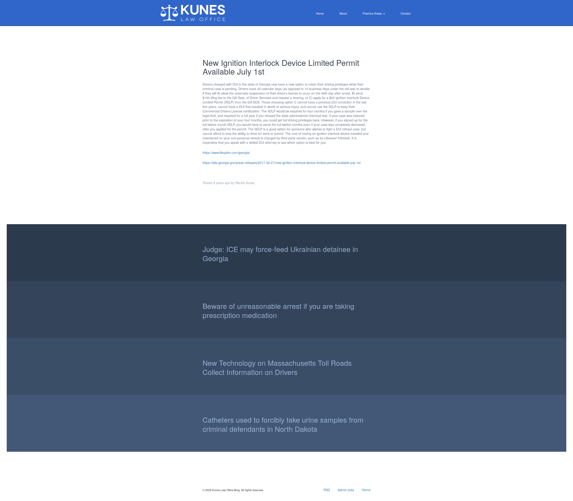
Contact (406, 13)
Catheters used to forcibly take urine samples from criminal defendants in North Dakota (283, 424)
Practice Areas (373, 13)
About (343, 13)
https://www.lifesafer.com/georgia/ (226, 152)
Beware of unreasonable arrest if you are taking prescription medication (278, 310)
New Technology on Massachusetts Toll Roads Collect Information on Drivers (277, 367)
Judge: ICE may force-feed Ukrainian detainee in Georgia (280, 253)
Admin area (346, 490)
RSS (327, 490)
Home (320, 13)
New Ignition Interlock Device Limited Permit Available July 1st (281, 67)
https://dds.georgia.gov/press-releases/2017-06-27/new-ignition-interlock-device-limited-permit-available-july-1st (282, 162)
